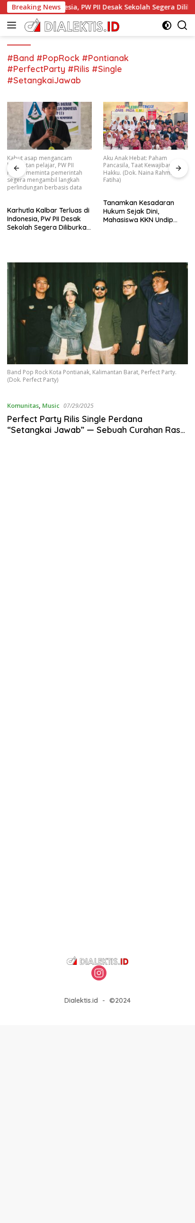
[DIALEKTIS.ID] (70, 25)
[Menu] (13, 25)
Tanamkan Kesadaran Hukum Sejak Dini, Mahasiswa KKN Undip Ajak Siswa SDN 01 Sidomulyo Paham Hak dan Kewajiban (139, 211)
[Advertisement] (97, 577)
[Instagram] (98, 973)
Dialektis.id (81, 1000)
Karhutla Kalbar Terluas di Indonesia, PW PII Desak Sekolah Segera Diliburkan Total (48, 219)
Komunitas (23, 405)
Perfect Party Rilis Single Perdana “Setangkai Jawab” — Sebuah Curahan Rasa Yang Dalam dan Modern (96, 430)
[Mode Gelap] (166, 25)
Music (51, 405)
